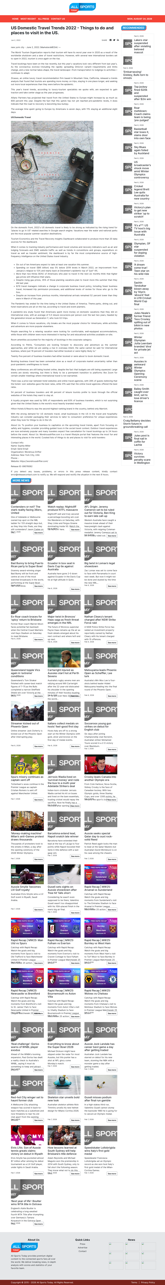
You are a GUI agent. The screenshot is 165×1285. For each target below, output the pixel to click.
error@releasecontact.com (24, 474)
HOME (15, 19)
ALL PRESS (43, 19)
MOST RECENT (28, 19)
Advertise (82, 1247)
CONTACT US (58, 19)
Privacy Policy (148, 1282)
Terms (134, 1282)
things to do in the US (40, 420)
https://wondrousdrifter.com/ (34, 461)
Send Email (22, 449)
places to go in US (21, 230)
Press (82, 1244)
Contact (82, 1251)
